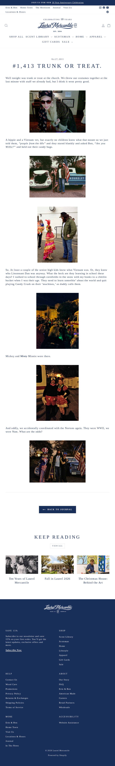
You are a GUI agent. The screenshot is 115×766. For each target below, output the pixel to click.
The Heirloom (43, 7)
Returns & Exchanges (17, 698)
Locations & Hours (16, 12)
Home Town (26, 7)
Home (80, 36)
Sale (66, 42)
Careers (63, 698)
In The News (12, 746)
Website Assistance (69, 723)
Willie (9, 146)
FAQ (61, 684)
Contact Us (11, 680)
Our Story (64, 680)
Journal (57, 7)
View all (57, 546)
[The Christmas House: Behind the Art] (93, 564)
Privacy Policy (13, 693)
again (78, 428)
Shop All (16, 36)
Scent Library (38, 36)
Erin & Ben (12, 7)
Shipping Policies (15, 703)
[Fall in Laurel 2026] (57, 564)
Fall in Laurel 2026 (57, 578)
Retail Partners (66, 703)
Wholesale (64, 707)
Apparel (96, 36)
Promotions (12, 689)
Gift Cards (51, 42)
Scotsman (63, 36)
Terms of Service (14, 707)
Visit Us (67, 7)
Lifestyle (63, 651)
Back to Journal (59, 509)
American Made (67, 693)
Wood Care (11, 684)
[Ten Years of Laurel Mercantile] (22, 564)
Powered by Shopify (57, 755)
